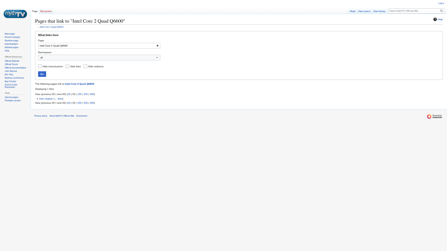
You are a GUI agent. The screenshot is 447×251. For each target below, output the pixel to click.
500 (92, 94)
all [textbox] (41, 57)
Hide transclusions (53, 66)
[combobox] (99, 45)
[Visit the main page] (15, 14)
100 (79, 94)
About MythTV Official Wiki (61, 116)
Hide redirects (96, 66)
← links (58, 98)
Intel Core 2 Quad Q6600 (52, 27)
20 (69, 94)
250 (86, 94)
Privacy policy (40, 116)
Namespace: (45, 52)
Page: (41, 40)
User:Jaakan (46, 98)
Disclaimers (81, 116)
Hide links (75, 66)
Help (440, 19)
